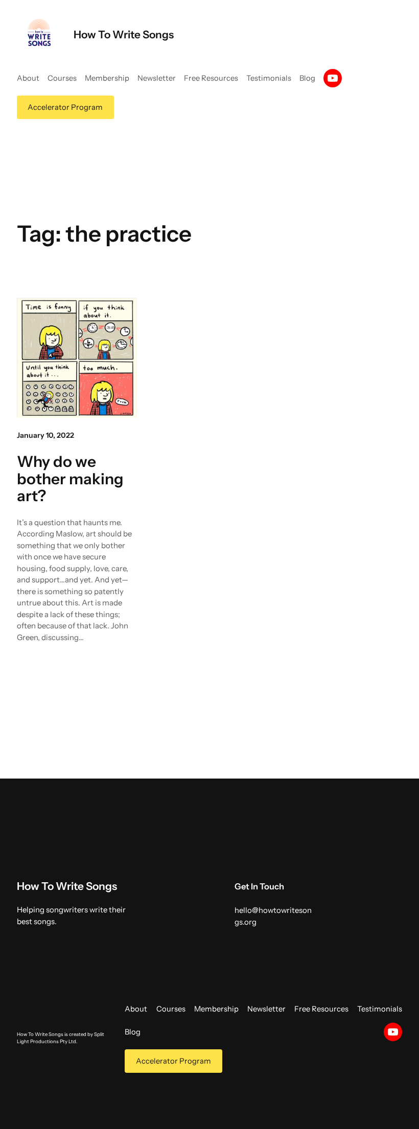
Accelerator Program (65, 107)
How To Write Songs (124, 34)
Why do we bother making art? (70, 479)
